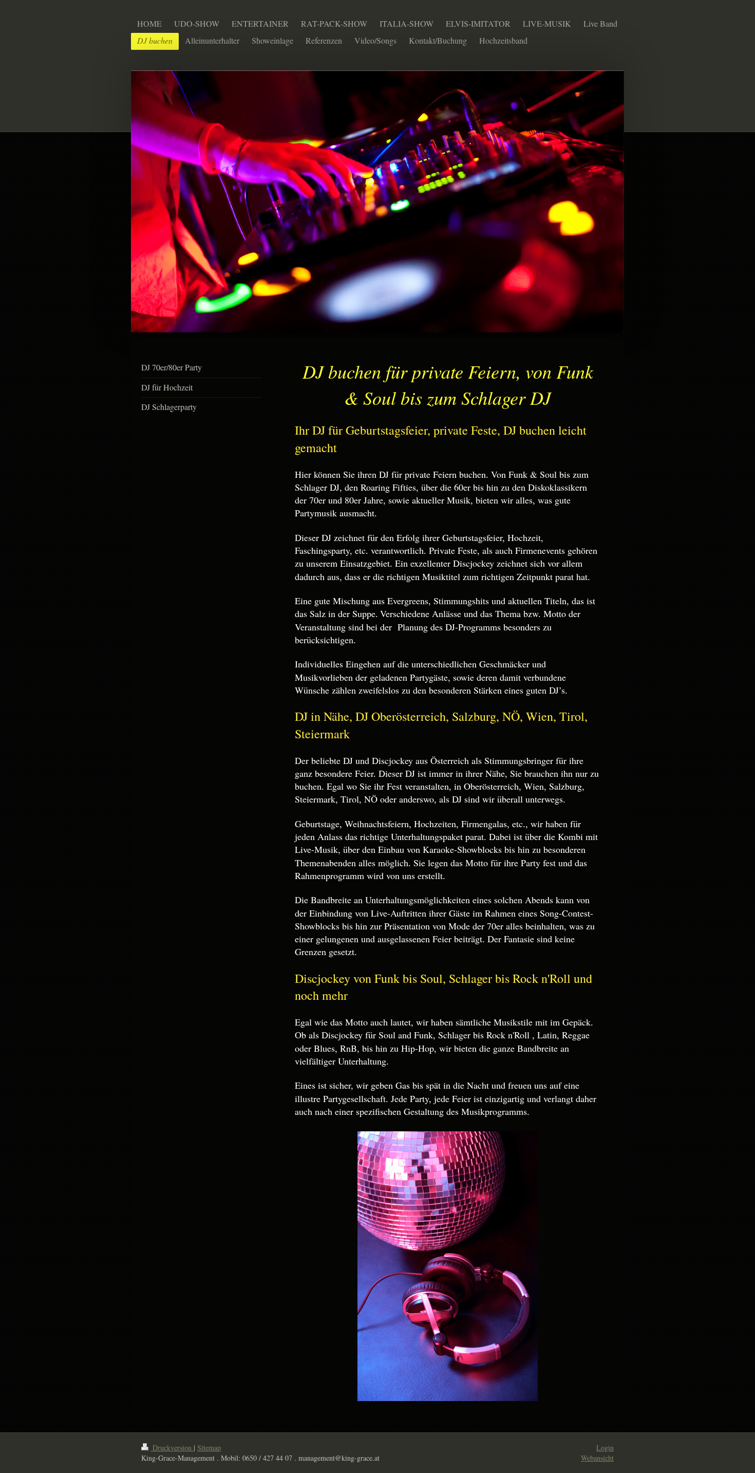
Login (605, 1447)
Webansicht (597, 1458)
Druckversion (172, 1447)
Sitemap (209, 1447)
